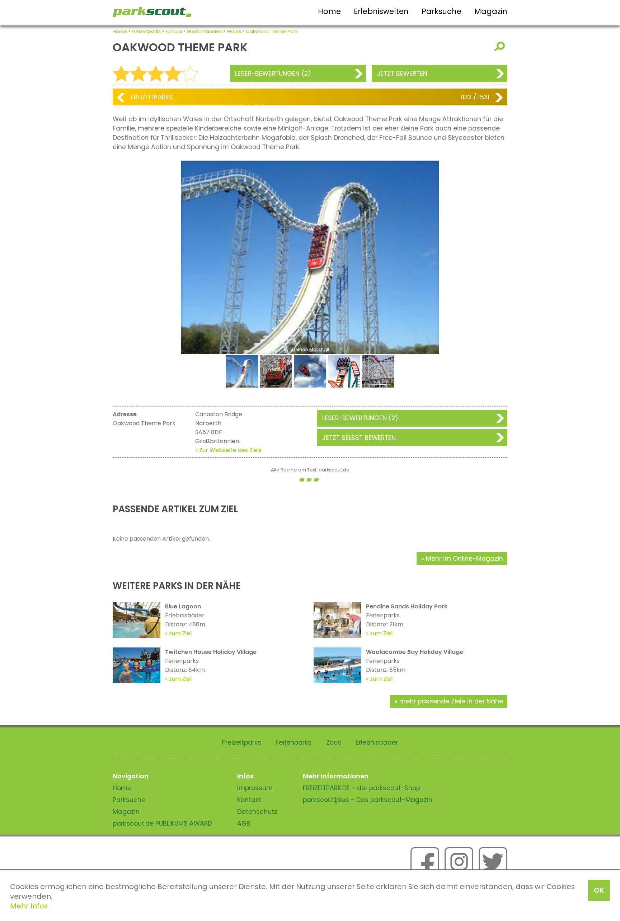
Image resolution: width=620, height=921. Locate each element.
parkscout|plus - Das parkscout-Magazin (367, 800)
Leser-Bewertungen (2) (273, 73)
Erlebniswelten (381, 11)
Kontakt (249, 800)
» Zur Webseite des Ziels (228, 450)
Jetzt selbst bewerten (359, 437)
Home (329, 11)
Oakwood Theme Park (271, 31)
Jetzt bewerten (402, 73)
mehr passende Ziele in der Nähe (451, 701)
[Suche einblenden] (500, 46)
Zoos (333, 742)
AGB (243, 823)
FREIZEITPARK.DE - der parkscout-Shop (361, 788)
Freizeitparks (146, 31)
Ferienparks (293, 742)
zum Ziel (180, 633)
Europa (173, 31)
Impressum (255, 788)
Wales (234, 31)
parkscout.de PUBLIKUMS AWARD (162, 823)
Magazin (490, 11)
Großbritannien (204, 31)
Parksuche (441, 11)
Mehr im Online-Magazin (464, 558)
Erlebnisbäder (377, 742)
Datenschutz (257, 811)
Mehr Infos (29, 906)
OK (599, 890)
